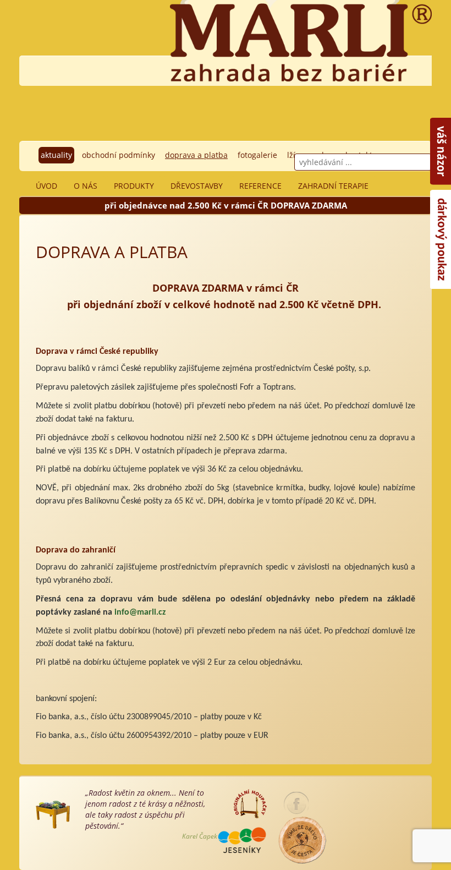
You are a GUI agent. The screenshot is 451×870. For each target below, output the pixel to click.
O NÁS (85, 185)
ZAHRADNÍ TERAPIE (333, 185)
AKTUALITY (56, 155)
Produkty (134, 185)
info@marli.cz (140, 612)
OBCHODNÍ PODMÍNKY (118, 155)
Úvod (46, 185)
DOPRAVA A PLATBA (196, 155)
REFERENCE (260, 185)
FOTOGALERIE (257, 155)
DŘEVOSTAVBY (196, 185)
